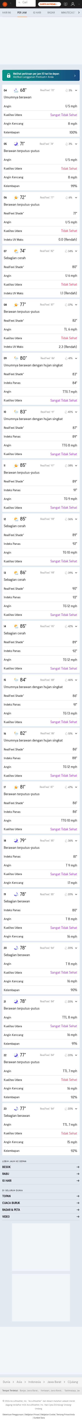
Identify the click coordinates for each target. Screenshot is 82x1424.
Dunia (6, 1382)
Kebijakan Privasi (32, 1414)
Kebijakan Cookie (48, 1414)
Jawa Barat (54, 1382)
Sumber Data (39, 1418)
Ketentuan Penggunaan (13, 1414)
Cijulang (73, 1382)
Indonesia (34, 1382)
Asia (19, 1382)
